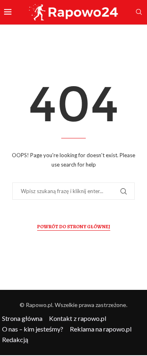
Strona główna (22, 318)
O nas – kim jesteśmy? (32, 329)
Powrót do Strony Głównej (73, 226)
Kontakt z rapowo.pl (77, 318)
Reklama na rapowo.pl (100, 329)
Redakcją (15, 339)
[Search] (139, 12)
